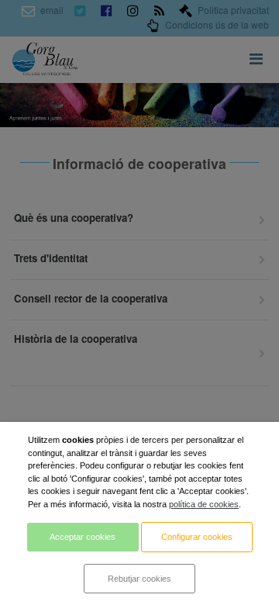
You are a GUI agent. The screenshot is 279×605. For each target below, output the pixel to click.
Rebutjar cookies (139, 578)
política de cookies (204, 504)
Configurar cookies (196, 536)
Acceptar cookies (82, 536)
